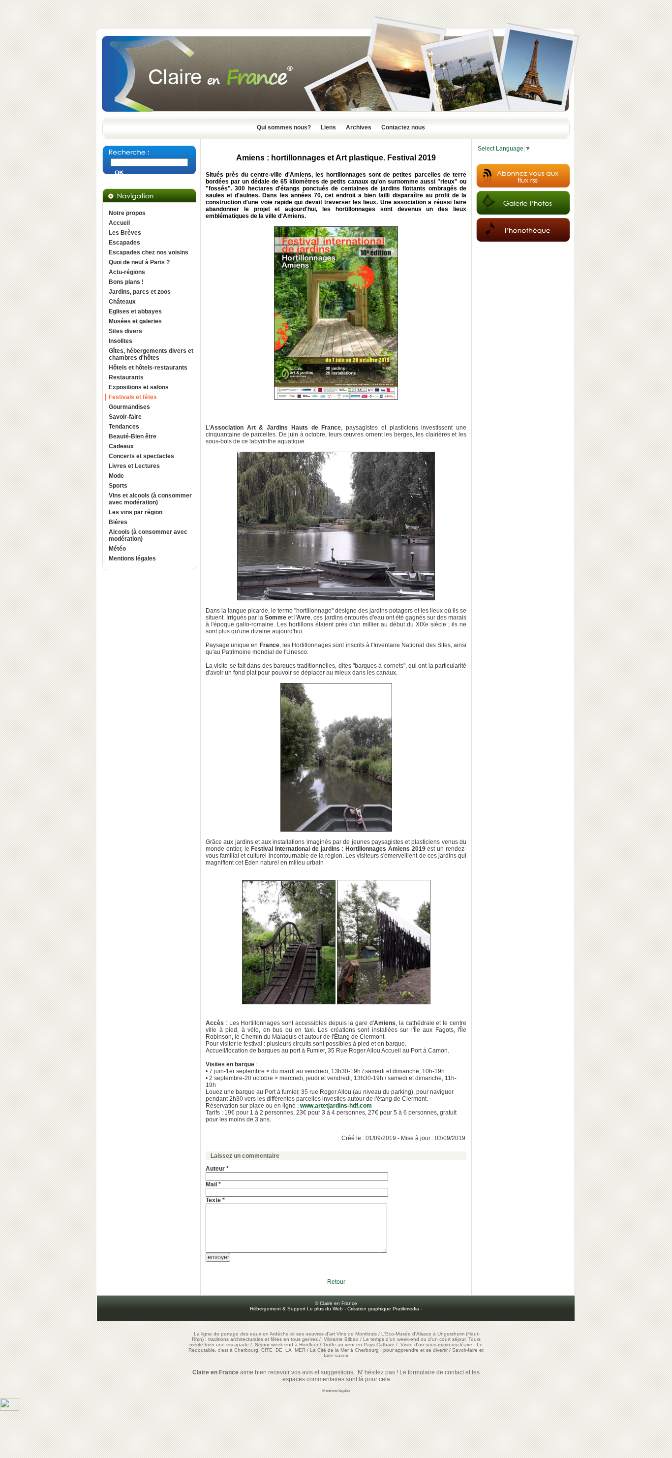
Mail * (213, 1184)
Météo (117, 548)
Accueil (119, 222)
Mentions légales (132, 558)
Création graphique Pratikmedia (383, 1308)
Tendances (124, 426)
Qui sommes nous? (284, 127)
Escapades (124, 242)
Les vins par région (135, 512)
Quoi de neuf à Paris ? (139, 262)
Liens (328, 127)
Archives (358, 127)
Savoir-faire (125, 416)
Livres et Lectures (134, 466)
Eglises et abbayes (135, 311)
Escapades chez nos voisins (148, 252)
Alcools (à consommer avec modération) (148, 535)
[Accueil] (336, 114)
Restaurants (126, 377)
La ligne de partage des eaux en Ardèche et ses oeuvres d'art (264, 1333)
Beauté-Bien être (132, 436)
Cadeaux (121, 446)
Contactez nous (403, 127)
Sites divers (125, 331)
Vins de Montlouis (356, 1333)
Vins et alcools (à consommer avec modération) (150, 499)
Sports (118, 485)
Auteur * (217, 1168)
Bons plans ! (126, 282)
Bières (118, 522)
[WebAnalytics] (9, 1408)
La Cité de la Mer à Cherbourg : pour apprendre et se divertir (379, 1350)
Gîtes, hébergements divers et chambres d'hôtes (151, 354)
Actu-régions (127, 272)
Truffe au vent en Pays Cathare (359, 1344)
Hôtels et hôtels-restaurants (148, 367)
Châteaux (122, 301)
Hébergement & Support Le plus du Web (297, 1308)
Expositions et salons (139, 387)
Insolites (120, 341)
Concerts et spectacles (141, 456)
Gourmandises (129, 406)
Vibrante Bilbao (342, 1339)
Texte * (215, 1200)
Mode (116, 475)
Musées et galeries (135, 321)
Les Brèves (125, 232)
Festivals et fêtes (133, 397)
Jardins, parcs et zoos (140, 291)
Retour (336, 1281)
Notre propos (127, 213)
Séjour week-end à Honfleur (286, 1344)
